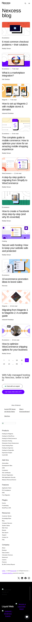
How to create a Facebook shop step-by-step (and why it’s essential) (15, 214)
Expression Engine (7, 452)
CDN (3, 468)
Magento (4, 99)
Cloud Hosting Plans (7, 445)
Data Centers (5, 552)
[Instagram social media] (29, 578)
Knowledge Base (6, 518)
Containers (5, 470)
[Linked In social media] (22, 578)
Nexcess (4, 285)
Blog (3, 520)
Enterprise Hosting (7, 440)
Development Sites (7, 465)
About (3, 548)
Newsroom (5, 557)
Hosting (4, 241)
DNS (3, 492)
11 (22, 360)
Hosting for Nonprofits (8, 450)
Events (4, 503)
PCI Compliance (6, 490)
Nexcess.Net (13, 570)
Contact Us (5, 537)
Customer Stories (6, 516)
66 (17, 364)
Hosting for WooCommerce (9, 438)
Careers (4, 559)
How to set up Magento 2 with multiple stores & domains (14, 106)
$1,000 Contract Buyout (8, 564)
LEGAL (3, 570)
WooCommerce (7, 173)
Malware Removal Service (9, 479)
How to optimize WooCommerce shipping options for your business (14, 346)
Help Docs (7, 416)
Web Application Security (8, 477)
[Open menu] (29, 3)
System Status (6, 525)
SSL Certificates (6, 472)
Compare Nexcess (7, 523)
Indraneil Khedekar (8, 113)
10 (17, 360)
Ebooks (4, 530)
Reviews (4, 550)
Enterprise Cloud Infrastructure (10, 443)
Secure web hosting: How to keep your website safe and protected (15, 248)
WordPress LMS (6, 508)
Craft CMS (5, 455)
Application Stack (6, 488)
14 (9, 364)
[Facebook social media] (25, 578)
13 (4, 364)
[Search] (25, 3)
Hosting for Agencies (7, 448)
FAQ (3, 539)
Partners (4, 562)
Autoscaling (5, 463)
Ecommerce (5, 38)
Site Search (5, 532)
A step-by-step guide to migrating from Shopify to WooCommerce (14, 180)
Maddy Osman (6, 48)
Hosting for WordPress (8, 436)
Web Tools (5, 528)
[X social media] (19, 578)
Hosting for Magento (7, 433)
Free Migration (6, 495)
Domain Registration (7, 475)
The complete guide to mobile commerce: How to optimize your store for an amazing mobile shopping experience (15, 143)
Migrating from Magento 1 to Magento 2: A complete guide (15, 313)
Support (4, 535)
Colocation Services (7, 555)
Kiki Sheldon (6, 79)
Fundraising (5, 505)
